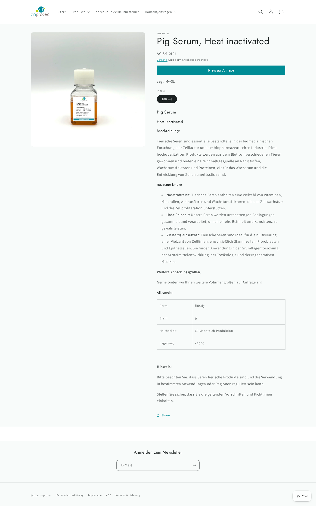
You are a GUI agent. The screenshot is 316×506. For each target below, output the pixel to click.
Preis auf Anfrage (221, 70)
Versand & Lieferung (128, 495)
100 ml (167, 99)
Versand (162, 59)
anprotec (45, 495)
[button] (80, 12)
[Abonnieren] (194, 465)
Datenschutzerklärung (70, 495)
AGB (108, 495)
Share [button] (165, 415)
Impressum (95, 495)
